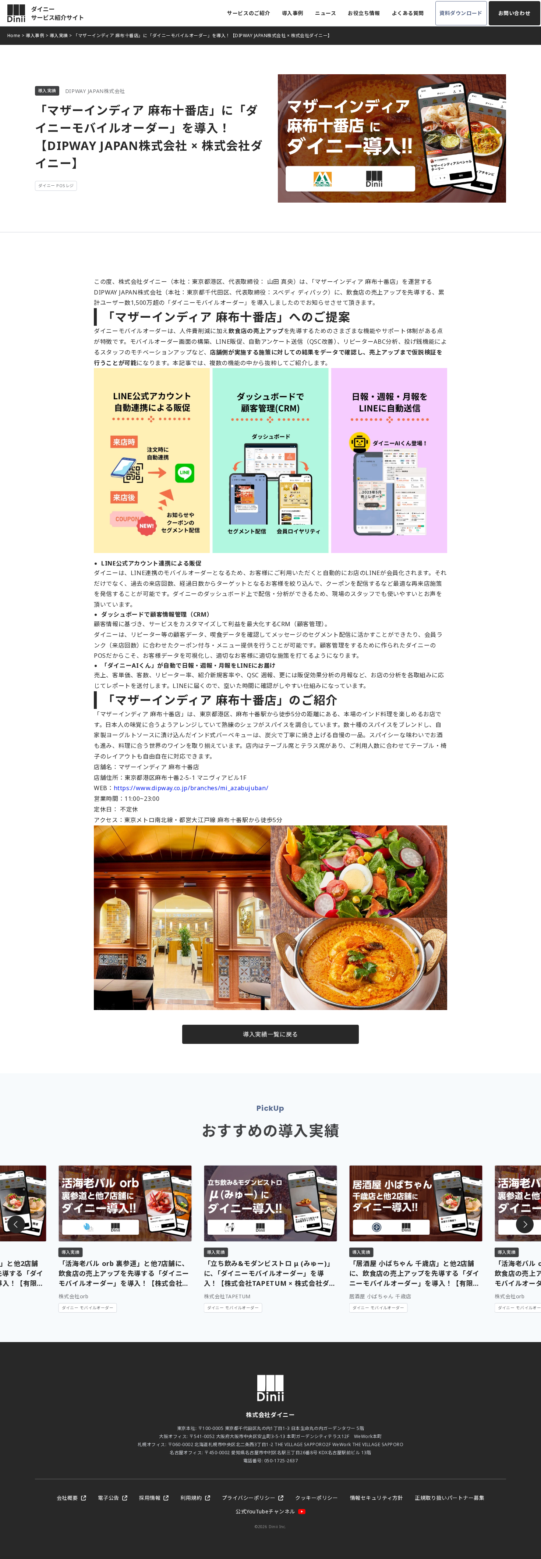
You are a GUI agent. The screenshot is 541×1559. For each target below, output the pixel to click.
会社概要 (67, 1497)
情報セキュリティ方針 (376, 1497)
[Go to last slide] (16, 1224)
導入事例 (292, 13)
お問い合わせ (514, 13)
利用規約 (191, 1497)
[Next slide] (525, 1224)
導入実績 (59, 35)
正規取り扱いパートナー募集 (449, 1497)
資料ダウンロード (460, 13)
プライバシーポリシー (249, 1497)
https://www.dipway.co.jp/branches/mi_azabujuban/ (191, 788)
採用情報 (149, 1497)
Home (14, 35)
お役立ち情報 (364, 13)
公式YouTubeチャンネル (265, 1511)
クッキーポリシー (316, 1497)
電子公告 (108, 1497)
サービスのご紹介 (248, 13)
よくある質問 (408, 13)
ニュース (325, 13)
